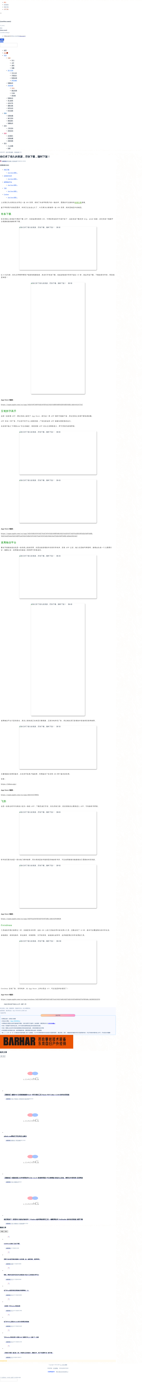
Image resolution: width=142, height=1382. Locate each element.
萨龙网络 (55, 1368)
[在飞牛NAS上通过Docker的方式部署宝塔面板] (9, 1317)
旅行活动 (10, 118)
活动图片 (10, 136)
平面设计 (14, 75)
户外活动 (10, 128)
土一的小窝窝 (63, 1364)
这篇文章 (78, 202)
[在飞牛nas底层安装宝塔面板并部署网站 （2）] (9, 1286)
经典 (9, 148)
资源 (5, 55)
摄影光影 (10, 105)
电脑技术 (10, 83)
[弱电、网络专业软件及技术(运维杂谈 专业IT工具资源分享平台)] (9, 1270)
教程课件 (10, 120)
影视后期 (14, 78)
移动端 (14, 95)
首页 (5, 50)
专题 (2, 1231)
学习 (13, 60)
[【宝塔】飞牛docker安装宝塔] (9, 1301)
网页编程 (14, 80)
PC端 (13, 93)
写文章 (1, 42)
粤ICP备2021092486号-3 (62, 1371)
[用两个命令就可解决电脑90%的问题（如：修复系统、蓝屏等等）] (9, 1254)
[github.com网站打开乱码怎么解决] (33, 1132)
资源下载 (6, 7)
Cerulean (6, 194)
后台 (1, 28)
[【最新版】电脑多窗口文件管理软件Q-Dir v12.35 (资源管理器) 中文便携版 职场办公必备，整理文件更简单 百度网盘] (33, 1174)
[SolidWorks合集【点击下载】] (9, 1239)
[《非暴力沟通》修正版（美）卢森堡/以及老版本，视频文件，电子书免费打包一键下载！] (9, 1348)
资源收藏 (10, 85)
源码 (13, 65)
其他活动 (10, 131)
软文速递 (10, 110)
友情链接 (6, 4)
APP (13, 63)
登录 (2, 39)
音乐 (5, 143)
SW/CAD (14, 73)
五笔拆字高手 (8, 176)
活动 (5, 126)
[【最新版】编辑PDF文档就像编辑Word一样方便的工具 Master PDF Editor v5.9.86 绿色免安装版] (33, 1090)
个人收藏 (10, 146)
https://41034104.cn (15, 1021)
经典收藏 (10, 115)
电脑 (13, 68)
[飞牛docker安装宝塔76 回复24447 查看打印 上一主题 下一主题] (9, 1332)
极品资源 (14, 90)
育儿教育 (10, 100)
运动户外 (10, 103)
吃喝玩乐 (10, 98)
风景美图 (10, 141)
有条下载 (6, 169)
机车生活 (10, 108)
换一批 (3, 1056)
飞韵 (5, 188)
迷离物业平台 (8, 182)
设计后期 (10, 70)
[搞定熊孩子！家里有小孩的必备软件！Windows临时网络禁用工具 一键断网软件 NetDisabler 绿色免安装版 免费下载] (33, 1215)
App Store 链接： (13, 172)
